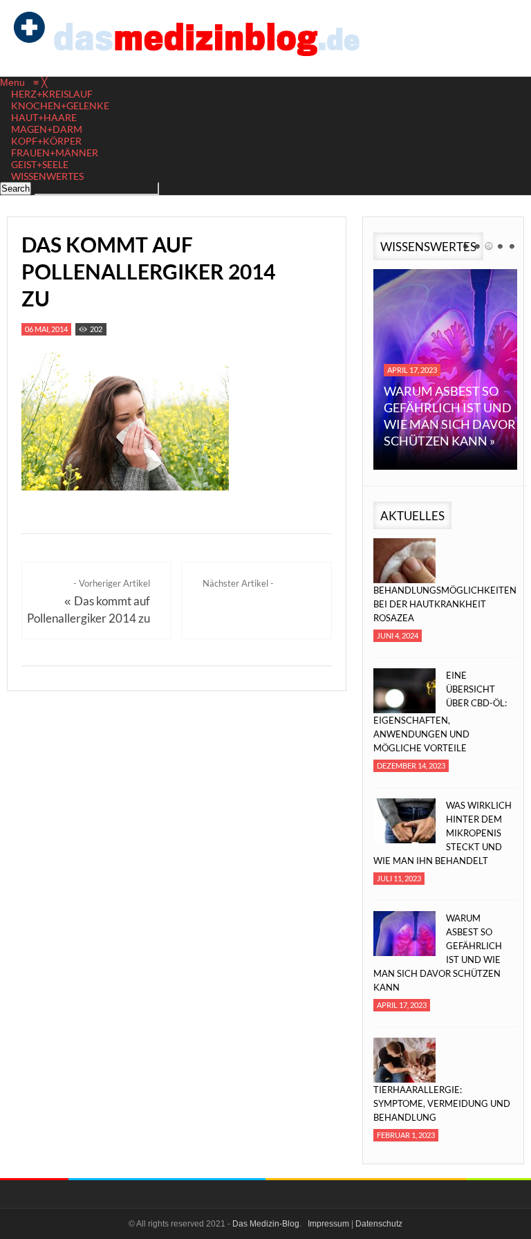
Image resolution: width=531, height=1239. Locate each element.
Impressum (328, 1224)
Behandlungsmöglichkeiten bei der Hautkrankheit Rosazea (442, 604)
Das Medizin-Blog (265, 1224)
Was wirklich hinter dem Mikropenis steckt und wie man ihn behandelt (442, 833)
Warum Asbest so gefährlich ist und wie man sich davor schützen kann (437, 952)
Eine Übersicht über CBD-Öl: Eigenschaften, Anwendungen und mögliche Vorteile (440, 711)
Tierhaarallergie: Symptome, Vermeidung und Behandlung (441, 1103)
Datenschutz (378, 1224)
